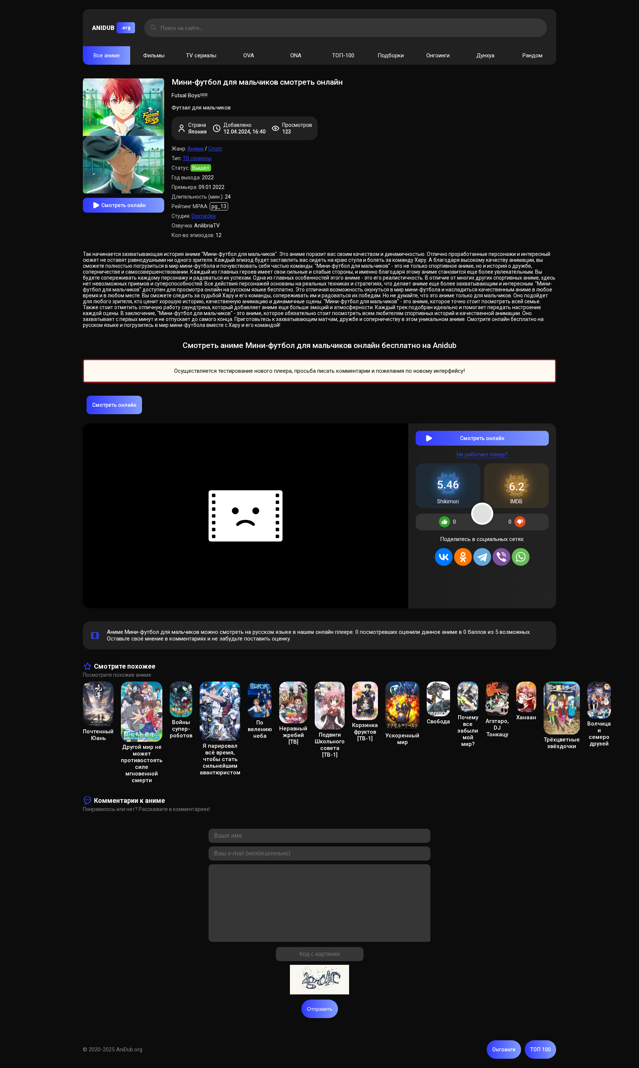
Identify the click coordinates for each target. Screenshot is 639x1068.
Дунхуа (485, 55)
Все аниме (107, 55)
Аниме (195, 149)
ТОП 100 (540, 1049)
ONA (295, 55)
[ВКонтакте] (444, 557)
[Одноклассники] (463, 557)
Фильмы (154, 55)
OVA (248, 55)
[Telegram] (482, 557)
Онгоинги (438, 55)
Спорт (215, 149)
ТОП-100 (343, 55)
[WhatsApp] (521, 557)
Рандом (532, 55)
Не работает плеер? (482, 454)
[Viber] (501, 557)
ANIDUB (111, 27)
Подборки (391, 55)
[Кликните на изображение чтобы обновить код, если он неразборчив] (319, 980)
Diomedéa (204, 216)
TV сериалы (201, 55)
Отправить (319, 1009)
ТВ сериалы (197, 158)
